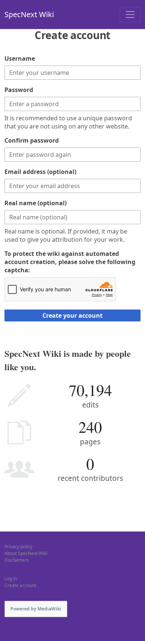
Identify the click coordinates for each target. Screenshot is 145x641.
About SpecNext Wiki (25, 553)
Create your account (72, 315)
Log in (10, 578)
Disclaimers (16, 560)
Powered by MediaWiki (35, 609)
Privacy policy (18, 546)
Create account (20, 585)
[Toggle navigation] (130, 14)
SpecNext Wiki (29, 14)
